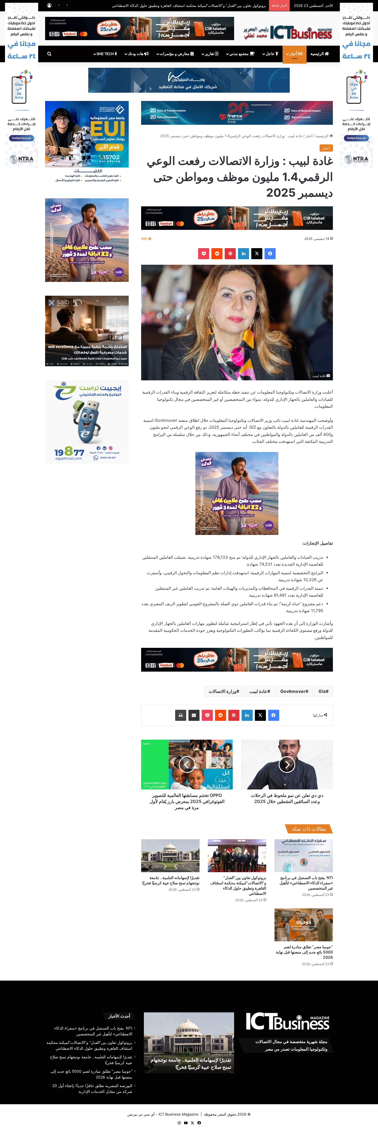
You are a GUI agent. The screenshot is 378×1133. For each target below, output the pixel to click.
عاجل (270, 54)
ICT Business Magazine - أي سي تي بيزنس (162, 1114)
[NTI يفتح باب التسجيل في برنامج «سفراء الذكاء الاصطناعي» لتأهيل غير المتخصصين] (304, 855)
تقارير (210, 54)
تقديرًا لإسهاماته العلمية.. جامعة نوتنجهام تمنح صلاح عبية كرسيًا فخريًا (214, 5)
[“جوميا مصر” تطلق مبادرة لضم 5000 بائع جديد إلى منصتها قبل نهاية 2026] (304, 924)
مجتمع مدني (239, 54)
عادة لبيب (258, 691)
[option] (189, 1042)
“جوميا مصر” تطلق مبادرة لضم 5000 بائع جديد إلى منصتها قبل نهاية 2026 (304, 952)
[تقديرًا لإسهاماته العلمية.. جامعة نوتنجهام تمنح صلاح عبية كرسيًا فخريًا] (170, 855)
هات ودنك (136, 54)
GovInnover (292, 691)
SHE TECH (106, 54)
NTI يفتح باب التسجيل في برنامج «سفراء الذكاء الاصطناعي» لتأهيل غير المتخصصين (306, 882)
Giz (322, 691)
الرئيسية (317, 54)
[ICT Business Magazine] (287, 30)
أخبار (293, 54)
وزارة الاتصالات (222, 691)
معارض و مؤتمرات (175, 54)
